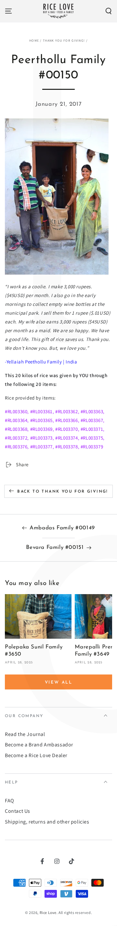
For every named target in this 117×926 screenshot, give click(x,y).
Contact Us (17, 811)
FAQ (9, 800)
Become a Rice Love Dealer (36, 755)
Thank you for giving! (64, 40)
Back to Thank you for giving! (62, 492)
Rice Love (48, 912)
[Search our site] (108, 11)
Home (34, 40)
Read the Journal (25, 734)
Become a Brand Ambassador (39, 744)
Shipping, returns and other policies (47, 821)
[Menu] (8, 11)
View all (58, 682)
